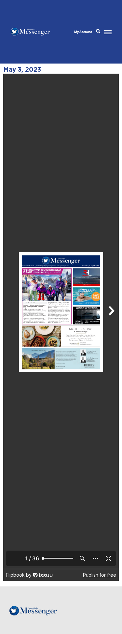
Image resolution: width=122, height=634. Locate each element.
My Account (83, 31)
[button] (98, 31)
